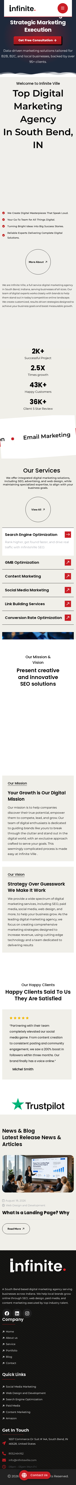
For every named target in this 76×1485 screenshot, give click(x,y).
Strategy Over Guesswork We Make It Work (36, 887)
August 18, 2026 (16, 1200)
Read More (14, 1228)
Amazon (11, 1418)
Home (10, 1331)
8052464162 (16, 1453)
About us (12, 1337)
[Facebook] (6, 1313)
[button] (38, 533)
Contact (11, 1363)
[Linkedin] (17, 1313)
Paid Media (13, 1405)
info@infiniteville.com (23, 1460)
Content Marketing (18, 1412)
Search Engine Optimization (24, 1399)
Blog (9, 1356)
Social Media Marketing (21, 1386)
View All (36, 509)
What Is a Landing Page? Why (35, 1213)
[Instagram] (27, 1313)
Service (10, 1344)
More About (36, 261)
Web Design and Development (25, 1205)
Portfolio (11, 1350)
